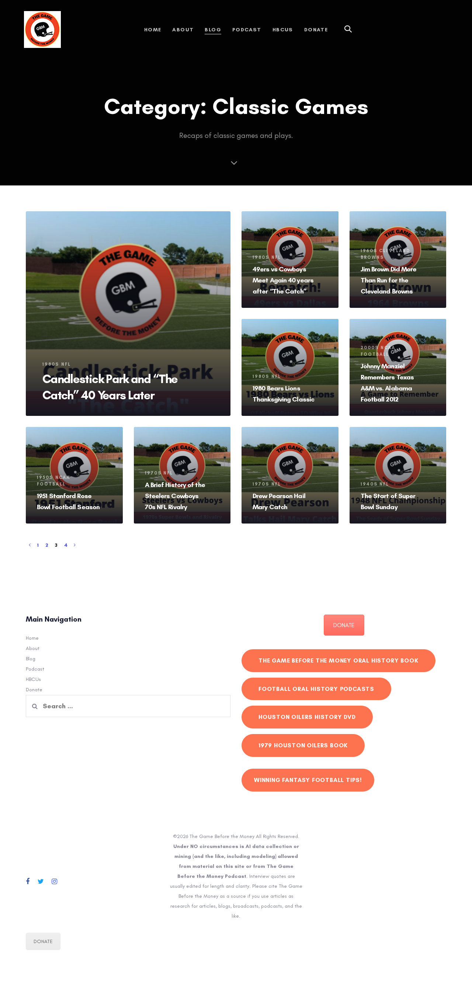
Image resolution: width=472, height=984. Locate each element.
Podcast (35, 669)
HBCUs (33, 679)
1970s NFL (159, 473)
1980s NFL (56, 364)
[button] (348, 29)
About (32, 648)
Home (32, 638)
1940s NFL (375, 484)
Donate (34, 689)
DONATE (344, 625)
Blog (30, 659)
